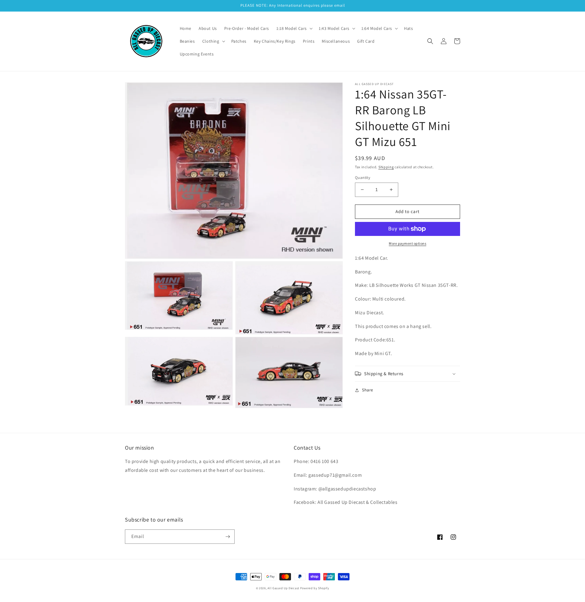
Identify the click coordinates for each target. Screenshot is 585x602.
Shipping (386, 167)
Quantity (362, 177)
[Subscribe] (227, 536)
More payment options (407, 243)
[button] (294, 28)
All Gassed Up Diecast (283, 588)
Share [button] (367, 390)
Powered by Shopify (314, 588)
